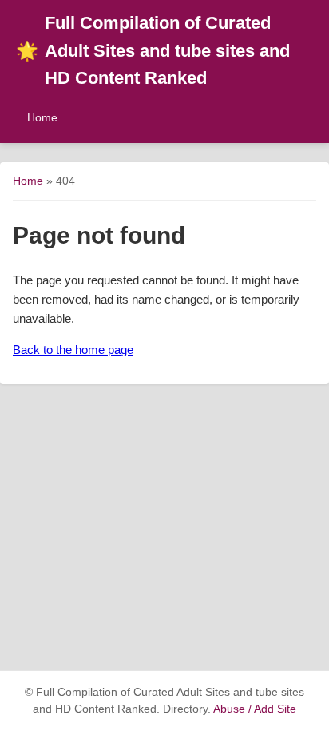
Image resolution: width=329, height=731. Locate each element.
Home (42, 117)
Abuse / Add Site (254, 709)
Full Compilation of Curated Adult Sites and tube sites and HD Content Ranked (153, 50)
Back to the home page (73, 349)
